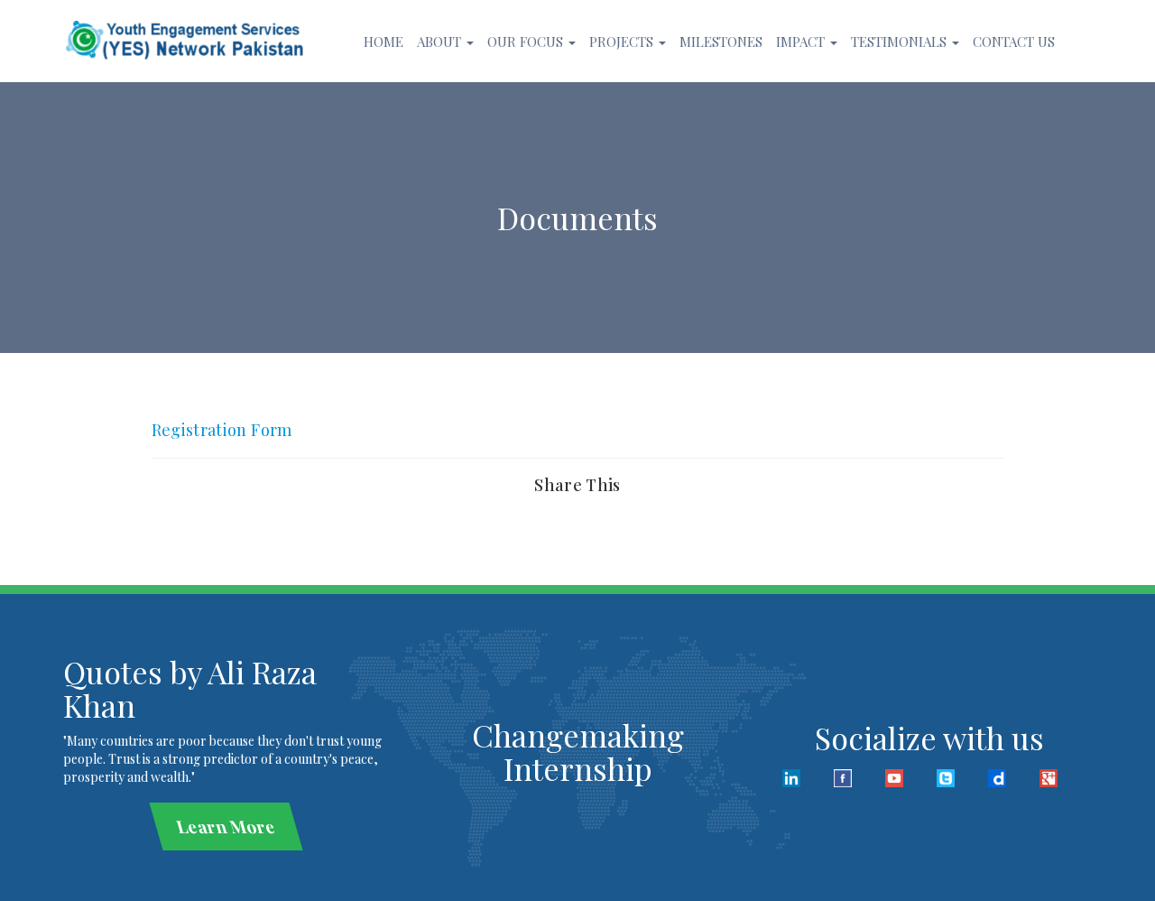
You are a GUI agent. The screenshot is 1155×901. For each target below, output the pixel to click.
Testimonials (900, 42)
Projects (623, 42)
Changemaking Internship (578, 751)
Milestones (720, 42)
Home (383, 42)
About (441, 42)
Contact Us (1014, 42)
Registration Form (222, 430)
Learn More (225, 826)
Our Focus (527, 42)
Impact (802, 42)
